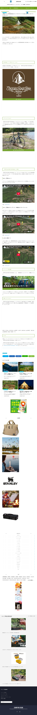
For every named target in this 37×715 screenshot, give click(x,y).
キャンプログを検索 (34, 1)
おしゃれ (24, 576)
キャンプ (32, 576)
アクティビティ (18, 538)
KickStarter (13, 576)
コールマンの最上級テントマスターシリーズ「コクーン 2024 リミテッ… (11, 683)
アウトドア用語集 (3, 692)
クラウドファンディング (17, 578)
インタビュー (18, 541)
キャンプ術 (18, 551)
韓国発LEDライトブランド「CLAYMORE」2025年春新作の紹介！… (11, 632)
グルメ (18, 554)
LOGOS (17, 576)
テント (28, 578)
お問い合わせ (28, 4)
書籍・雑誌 (18, 564)
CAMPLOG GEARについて (11, 4)
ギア (18, 543)
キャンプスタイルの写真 (28, 1)
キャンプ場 (4, 578)
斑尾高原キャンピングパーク (19, 288)
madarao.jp (19, 99)
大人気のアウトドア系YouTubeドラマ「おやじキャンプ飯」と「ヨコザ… (12, 649)
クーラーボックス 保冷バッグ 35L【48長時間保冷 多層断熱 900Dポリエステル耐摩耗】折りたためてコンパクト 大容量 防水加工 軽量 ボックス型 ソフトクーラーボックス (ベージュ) (27, 421)
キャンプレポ (18, 546)
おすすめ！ (28, 576)
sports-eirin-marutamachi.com (19, 150)
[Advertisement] (18, 52)
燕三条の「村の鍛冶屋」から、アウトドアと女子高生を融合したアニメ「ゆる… (12, 666)
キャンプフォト (18, 4)
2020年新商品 (5, 576)
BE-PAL (9, 576)
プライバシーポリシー (4, 695)
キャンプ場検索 (23, 4)
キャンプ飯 (8, 578)
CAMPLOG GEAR (18, 708)
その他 (18, 556)
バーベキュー (18, 559)
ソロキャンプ (24, 578)
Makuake (20, 576)
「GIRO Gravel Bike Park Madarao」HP (10, 345)
